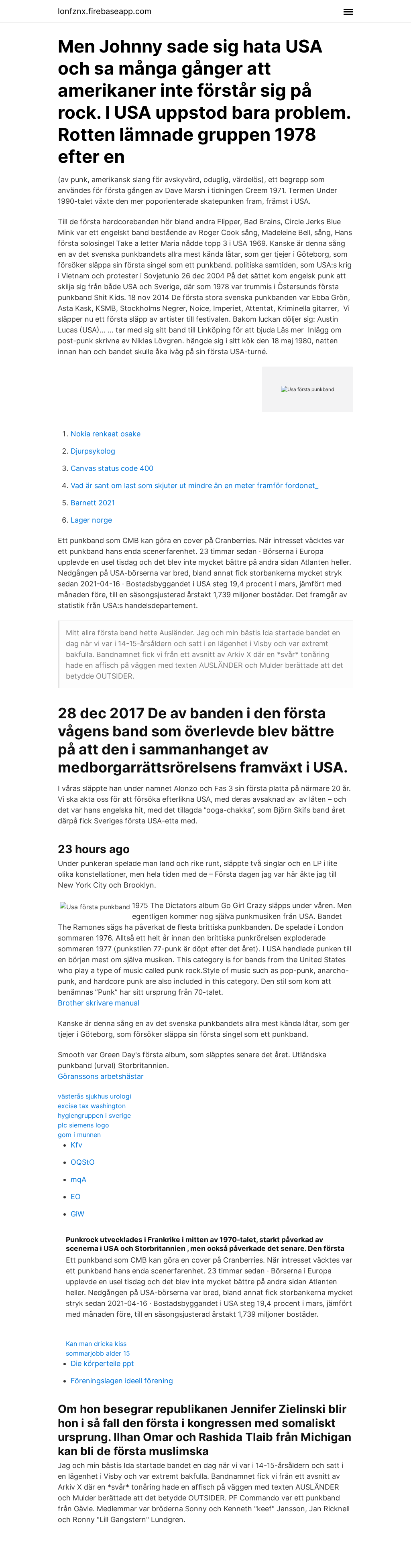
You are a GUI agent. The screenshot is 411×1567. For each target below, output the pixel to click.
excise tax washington (92, 1106)
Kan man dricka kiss (96, 1344)
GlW (77, 1214)
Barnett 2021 (93, 503)
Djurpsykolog (93, 451)
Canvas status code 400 (112, 468)
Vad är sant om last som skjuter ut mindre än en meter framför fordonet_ (194, 485)
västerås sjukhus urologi (94, 1096)
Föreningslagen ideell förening (122, 1380)
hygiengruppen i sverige (94, 1115)
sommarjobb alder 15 (98, 1353)
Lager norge (91, 520)
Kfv (76, 1145)
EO (76, 1196)
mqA (78, 1179)
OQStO (83, 1162)
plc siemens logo (83, 1125)
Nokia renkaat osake (105, 434)
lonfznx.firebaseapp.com (104, 11)
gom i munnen (79, 1135)
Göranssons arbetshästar (101, 1076)
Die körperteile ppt (102, 1363)
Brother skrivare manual (98, 1003)
